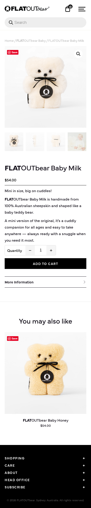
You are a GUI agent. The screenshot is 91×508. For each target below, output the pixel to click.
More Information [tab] (19, 281)
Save (15, 52)
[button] (78, 54)
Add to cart (45, 263)
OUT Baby (31, 40)
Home (9, 40)
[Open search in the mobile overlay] (45, 22)
